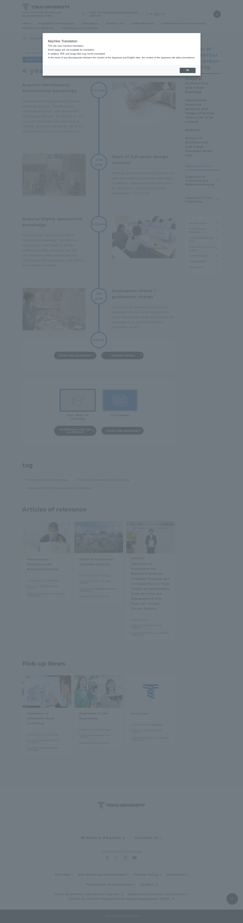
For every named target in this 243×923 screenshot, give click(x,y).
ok (187, 70)
